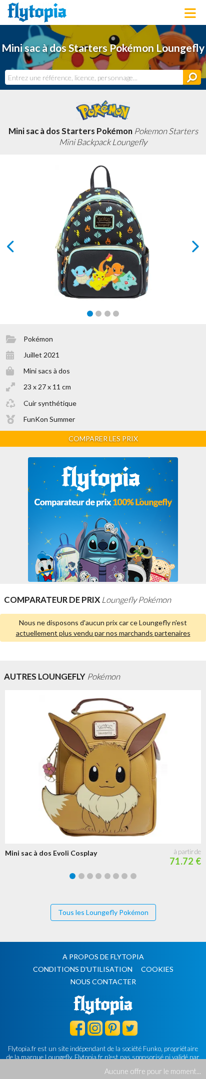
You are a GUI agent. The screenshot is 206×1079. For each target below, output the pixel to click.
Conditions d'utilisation (82, 969)
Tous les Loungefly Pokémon (103, 912)
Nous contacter (103, 981)
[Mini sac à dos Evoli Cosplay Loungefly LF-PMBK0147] (105, 767)
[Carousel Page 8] (133, 876)
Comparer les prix (103, 438)
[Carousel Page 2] (99, 314)
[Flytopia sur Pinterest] (112, 1027)
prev (22, 249)
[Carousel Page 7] (125, 876)
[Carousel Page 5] (107, 876)
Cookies (157, 969)
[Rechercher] (192, 77)
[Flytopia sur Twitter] (130, 1027)
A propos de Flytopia (103, 956)
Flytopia (37, 12)
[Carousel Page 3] (107, 314)
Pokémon (38, 339)
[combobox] (94, 77)
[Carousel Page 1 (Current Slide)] (90, 314)
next (184, 249)
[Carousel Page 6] (116, 876)
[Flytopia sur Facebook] (77, 1027)
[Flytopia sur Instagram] (95, 1027)
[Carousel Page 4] (116, 314)
